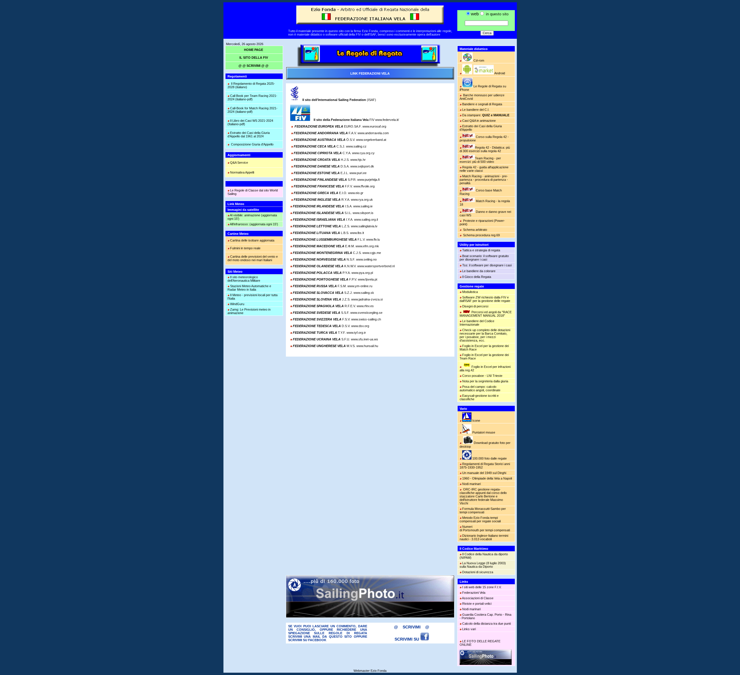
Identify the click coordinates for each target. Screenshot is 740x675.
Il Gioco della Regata (476, 277)
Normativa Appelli (242, 172)
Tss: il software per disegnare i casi (487, 265)
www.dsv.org (360, 326)
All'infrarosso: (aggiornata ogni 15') (253, 224)
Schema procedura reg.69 (481, 235)
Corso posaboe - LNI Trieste (482, 375)
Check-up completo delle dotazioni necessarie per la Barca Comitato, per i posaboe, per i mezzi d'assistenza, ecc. (485, 335)
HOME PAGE (253, 49)
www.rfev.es (365, 306)
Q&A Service (239, 162)
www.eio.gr (355, 193)
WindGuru (237, 304)
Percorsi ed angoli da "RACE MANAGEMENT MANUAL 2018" (486, 313)
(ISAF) (339, 100)
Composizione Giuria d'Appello (252, 144)
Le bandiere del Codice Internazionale (477, 322)
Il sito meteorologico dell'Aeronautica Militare (243, 278)
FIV (344, 119)
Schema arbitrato (475, 229)
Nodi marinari (471, 484)
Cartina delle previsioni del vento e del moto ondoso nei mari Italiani (252, 258)
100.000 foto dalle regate (489, 458)
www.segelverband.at (371, 139)
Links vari (469, 629)
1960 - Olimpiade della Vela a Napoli (486, 478)
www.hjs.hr (358, 159)
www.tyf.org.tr (356, 332)
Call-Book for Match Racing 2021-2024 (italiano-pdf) (252, 109)
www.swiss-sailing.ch (366, 319)
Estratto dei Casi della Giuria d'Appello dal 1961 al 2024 (248, 134)
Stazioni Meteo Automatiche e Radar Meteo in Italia (249, 287)
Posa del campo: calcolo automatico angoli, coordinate (480, 388)
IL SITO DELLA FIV (253, 57)
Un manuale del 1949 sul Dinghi (484, 473)
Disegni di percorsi (475, 306)
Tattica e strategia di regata (481, 250)
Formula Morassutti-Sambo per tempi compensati (483, 510)
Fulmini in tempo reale (245, 248)
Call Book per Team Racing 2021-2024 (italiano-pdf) (252, 97)
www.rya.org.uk (362, 199)
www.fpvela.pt (367, 279)
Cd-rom (478, 60)
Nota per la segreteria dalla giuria (484, 381)
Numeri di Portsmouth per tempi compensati (485, 528)
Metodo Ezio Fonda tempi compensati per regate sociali (480, 519)
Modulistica (470, 292)
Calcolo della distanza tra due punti (486, 623)
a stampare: (487, 115)
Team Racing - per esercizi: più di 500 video (480, 159)
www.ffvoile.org (364, 186)
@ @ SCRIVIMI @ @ (253, 65)
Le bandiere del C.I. (475, 109)
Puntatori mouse (483, 432)
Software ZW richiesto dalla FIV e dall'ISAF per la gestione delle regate (485, 299)
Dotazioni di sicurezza (477, 572)
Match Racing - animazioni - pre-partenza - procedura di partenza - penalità (484, 179)
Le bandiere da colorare (478, 271)
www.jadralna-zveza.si (367, 299)
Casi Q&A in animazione (479, 120)
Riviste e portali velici (476, 603)
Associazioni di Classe (477, 598)
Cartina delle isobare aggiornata (252, 240)
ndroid (499, 73)
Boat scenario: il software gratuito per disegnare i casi (484, 257)
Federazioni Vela (473, 592)
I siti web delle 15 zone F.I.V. (482, 587)
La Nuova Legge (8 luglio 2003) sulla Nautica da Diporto (483, 564)
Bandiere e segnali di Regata (482, 104)
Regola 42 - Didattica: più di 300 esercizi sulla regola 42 (485, 149)
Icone (475, 420)
